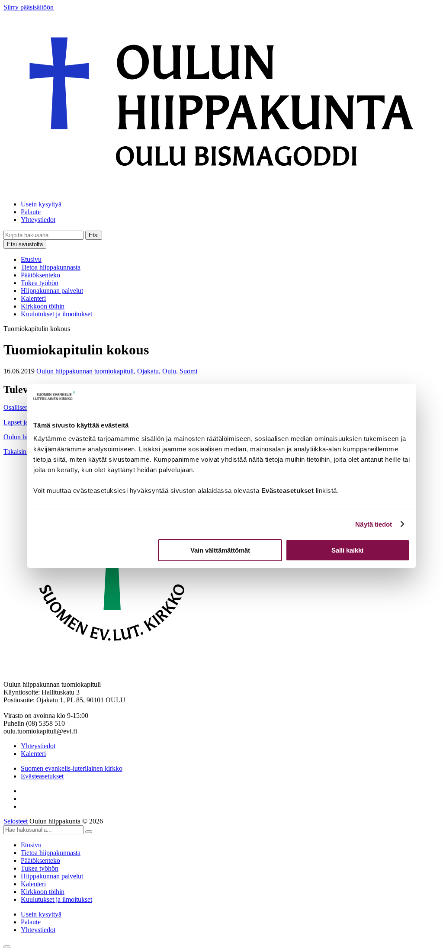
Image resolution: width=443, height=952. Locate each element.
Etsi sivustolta (25, 244)
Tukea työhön (39, 282)
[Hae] (88, 831)
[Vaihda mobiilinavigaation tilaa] (6, 947)
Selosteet (15, 821)
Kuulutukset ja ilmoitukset (56, 314)
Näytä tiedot (373, 524)
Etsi (94, 235)
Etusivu (31, 259)
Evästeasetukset (42, 776)
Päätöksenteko (40, 275)
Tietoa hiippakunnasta (50, 267)
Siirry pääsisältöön (28, 7)
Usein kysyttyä (41, 204)
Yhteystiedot (38, 219)
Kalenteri (33, 298)
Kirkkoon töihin (42, 306)
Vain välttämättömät (220, 550)
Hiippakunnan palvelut (52, 290)
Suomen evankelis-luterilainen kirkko (71, 768)
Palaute (31, 211)
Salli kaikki (347, 550)
